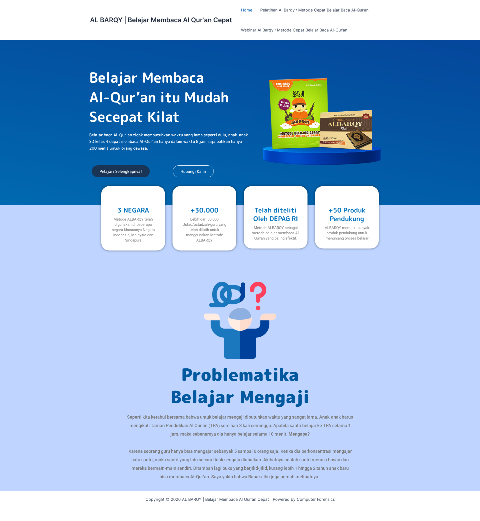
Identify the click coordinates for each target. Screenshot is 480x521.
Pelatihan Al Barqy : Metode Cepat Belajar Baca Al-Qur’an (314, 9)
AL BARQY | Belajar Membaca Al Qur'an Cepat (161, 20)
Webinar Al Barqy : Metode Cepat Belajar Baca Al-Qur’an (294, 29)
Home (246, 9)
